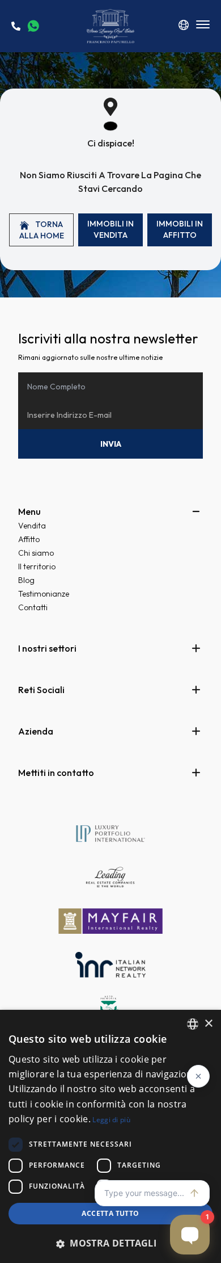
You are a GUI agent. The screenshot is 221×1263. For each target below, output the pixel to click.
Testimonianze (43, 594)
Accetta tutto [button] (110, 1213)
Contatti (33, 607)
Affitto (29, 539)
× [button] (208, 1023)
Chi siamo (36, 553)
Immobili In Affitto (179, 229)
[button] (110, 1243)
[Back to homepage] (110, 26)
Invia (110, 444)
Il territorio (37, 566)
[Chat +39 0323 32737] (33, 26)
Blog (26, 580)
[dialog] (110, 1136)
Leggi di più (111, 1119)
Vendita (32, 526)
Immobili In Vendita (110, 229)
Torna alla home (41, 230)
